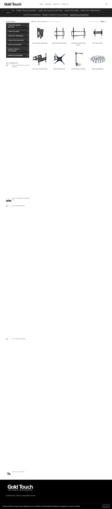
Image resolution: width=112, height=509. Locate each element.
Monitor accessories (79, 15)
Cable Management (97, 69)
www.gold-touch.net (28, 495)
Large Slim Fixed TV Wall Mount (78, 44)
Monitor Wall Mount (59, 69)
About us (56, 4)
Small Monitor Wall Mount (40, 43)
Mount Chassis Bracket (78, 69)
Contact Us (65, 4)
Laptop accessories (32, 15)
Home (41, 4)
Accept (106, 506)
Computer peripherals (90, 10)
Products (48, 4)
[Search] (106, 4)
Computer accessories (26, 10)
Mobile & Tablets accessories (55, 15)
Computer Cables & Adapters (50, 10)
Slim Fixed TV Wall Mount (59, 43)
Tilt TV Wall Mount (97, 43)
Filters (102, 21)
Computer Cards (71, 10)
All (13, 10)
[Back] (8, 13)
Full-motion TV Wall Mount (40, 69)
